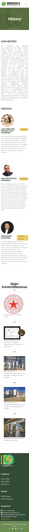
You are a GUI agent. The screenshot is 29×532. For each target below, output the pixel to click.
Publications (5, 484)
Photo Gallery (5, 479)
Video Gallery (5, 481)
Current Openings (7, 499)
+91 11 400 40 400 (8, 511)
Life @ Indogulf (6, 496)
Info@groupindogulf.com (11, 513)
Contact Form (5, 519)
